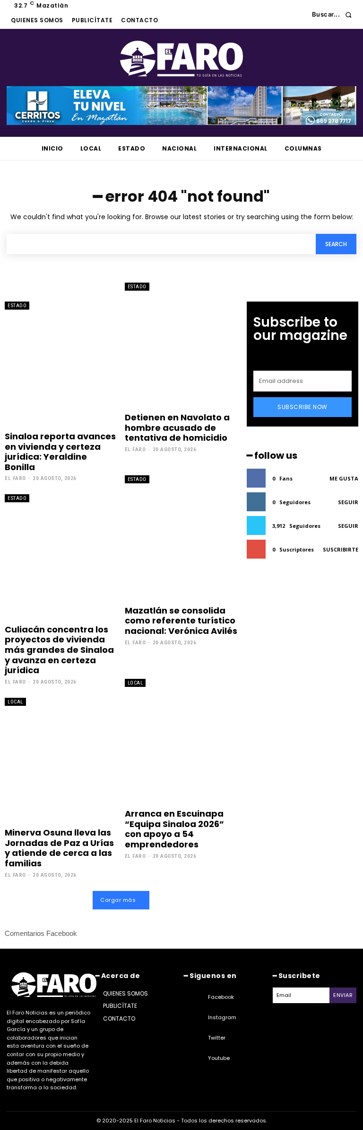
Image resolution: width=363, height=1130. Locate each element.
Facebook (221, 997)
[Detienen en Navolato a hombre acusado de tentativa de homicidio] (181, 345)
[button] (334, 14)
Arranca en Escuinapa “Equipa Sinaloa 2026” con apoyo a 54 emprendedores (174, 829)
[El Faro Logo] (181, 59)
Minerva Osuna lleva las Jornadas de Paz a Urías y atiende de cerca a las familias (59, 848)
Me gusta (343, 478)
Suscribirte (340, 549)
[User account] (297, 14)
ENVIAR (343, 995)
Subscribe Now (302, 407)
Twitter (216, 1037)
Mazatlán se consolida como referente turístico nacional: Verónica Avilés (181, 621)
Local (15, 702)
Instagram (222, 1017)
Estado (17, 306)
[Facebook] (196, 997)
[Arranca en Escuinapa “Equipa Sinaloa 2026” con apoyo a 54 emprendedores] (181, 741)
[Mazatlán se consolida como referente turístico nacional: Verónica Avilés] (181, 537)
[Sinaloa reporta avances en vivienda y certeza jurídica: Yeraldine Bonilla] (61, 364)
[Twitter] (196, 1038)
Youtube (219, 1058)
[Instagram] (196, 1017)
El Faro (15, 478)
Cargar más (118, 900)
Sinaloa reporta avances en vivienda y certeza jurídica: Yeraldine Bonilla (60, 451)
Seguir (348, 502)
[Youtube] (196, 1058)
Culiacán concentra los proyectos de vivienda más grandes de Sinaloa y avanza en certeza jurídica (59, 649)
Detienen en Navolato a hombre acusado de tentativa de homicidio (177, 427)
